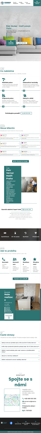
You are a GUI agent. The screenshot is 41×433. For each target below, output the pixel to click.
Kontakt (28, 3)
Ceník (22, 3)
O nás (26, 2)
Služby (20, 2)
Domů (14, 2)
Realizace (15, 3)
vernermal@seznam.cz (29, 402)
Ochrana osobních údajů (28, 431)
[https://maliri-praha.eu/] (5, 2)
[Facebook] (11, 423)
